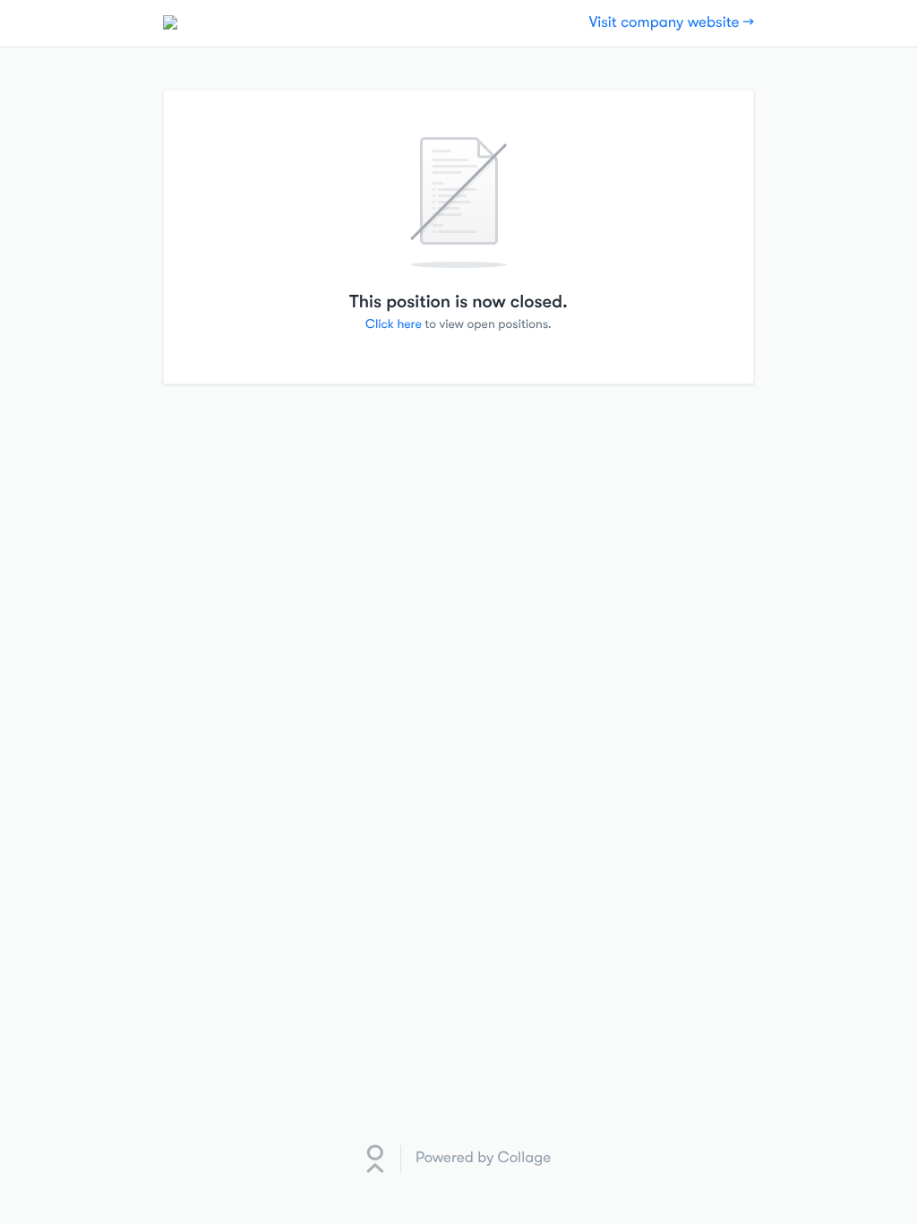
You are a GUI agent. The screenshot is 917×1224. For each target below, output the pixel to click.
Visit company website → (671, 22)
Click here (393, 324)
